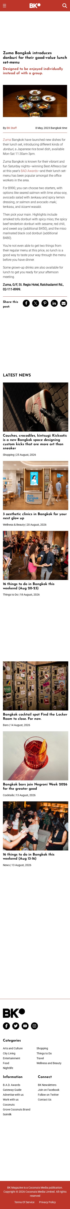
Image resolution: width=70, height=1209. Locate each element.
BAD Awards (29, 171)
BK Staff (12, 128)
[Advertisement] (35, 30)
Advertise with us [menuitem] (13, 1094)
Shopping (42, 1048)
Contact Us (44, 1099)
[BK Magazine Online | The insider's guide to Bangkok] (35, 5)
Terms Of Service (24, 1202)
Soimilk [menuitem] (7, 1114)
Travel (40, 1058)
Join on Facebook (48, 1089)
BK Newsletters (47, 1085)
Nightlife (8, 1068)
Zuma (7, 140)
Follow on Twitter (48, 1094)
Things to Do (44, 1053)
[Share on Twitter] (35, 303)
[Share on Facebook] (26, 303)
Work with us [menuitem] (10, 1099)
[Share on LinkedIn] (54, 303)
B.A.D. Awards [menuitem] (11, 1085)
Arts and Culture (13, 1048)
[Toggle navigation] (4, 5)
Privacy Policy (47, 1202)
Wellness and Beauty (49, 1063)
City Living (9, 1053)
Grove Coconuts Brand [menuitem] (16, 1109)
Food (6, 1063)
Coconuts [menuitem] (9, 1104)
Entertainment (11, 1058)
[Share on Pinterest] (44, 303)
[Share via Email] (63, 303)
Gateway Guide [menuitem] (12, 1089)
